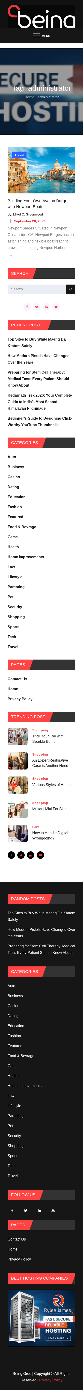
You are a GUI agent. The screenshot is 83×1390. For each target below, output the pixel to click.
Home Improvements (26, 557)
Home (13, 689)
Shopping (16, 617)
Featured (15, 517)
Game (13, 537)
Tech (12, 637)
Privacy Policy (20, 699)
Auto (12, 457)
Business (16, 467)
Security (15, 607)
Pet (10, 597)
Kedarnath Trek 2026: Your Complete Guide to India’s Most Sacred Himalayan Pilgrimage (40, 401)
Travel (19, 155)
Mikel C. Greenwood (28, 214)
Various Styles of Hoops (51, 785)
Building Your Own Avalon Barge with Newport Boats (37, 204)
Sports (13, 627)
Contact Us (17, 679)
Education (17, 497)
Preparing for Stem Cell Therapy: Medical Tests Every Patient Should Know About (38, 378)
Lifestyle (15, 577)
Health (13, 547)
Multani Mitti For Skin (49, 809)
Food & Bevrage (22, 527)
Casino (14, 477)
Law (11, 567)
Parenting (16, 587)
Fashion (15, 507)
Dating (13, 487)
